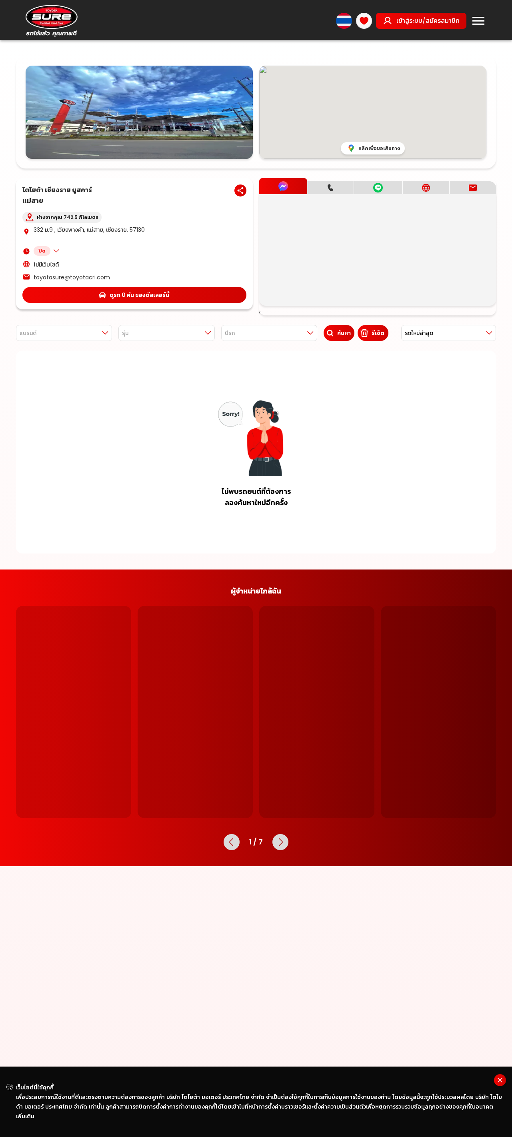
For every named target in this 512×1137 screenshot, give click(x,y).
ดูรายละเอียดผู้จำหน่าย (74, 832)
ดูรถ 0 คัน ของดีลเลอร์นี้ (139, 295)
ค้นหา (344, 333)
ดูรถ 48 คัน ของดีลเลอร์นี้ (321, 813)
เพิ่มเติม (25, 1116)
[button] (140, 251)
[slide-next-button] (280, 869)
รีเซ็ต (378, 333)
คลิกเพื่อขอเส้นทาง (379, 148)
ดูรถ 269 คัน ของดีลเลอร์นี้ (443, 813)
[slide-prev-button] (232, 869)
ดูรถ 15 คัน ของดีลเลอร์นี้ (200, 813)
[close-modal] (500, 1080)
